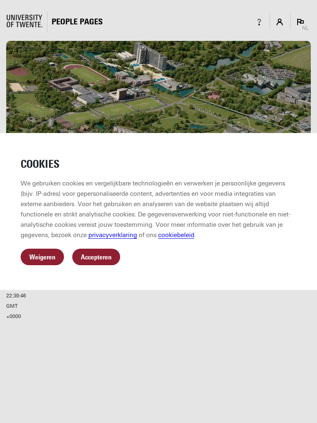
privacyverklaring (112, 235)
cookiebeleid (176, 235)
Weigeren (42, 257)
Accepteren (96, 257)
